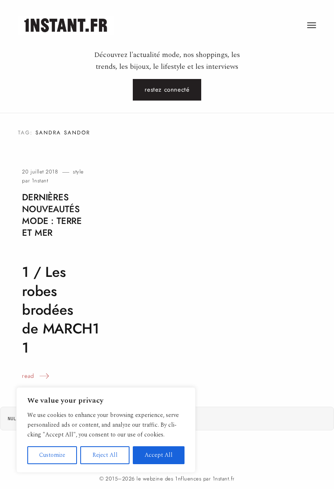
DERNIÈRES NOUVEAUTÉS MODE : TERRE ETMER (52, 215)
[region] (106, 430)
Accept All (159, 455)
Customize (52, 455)
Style (78, 171)
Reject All (105, 455)
